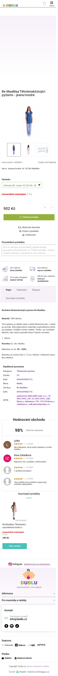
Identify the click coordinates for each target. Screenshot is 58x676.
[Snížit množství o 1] (49, 207)
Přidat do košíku (30, 217)
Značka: (47, 162)
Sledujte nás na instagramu (37, 564)
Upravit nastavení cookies (37, 666)
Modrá (19, 383)
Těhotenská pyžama (26, 371)
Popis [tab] (8, 290)
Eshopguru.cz (43, 672)
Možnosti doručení (31, 227)
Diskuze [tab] (36, 290)
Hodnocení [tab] (30, 235)
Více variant (14, 546)
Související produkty (15, 298)
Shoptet (22, 672)
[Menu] (51, 3)
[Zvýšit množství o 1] (52, 207)
